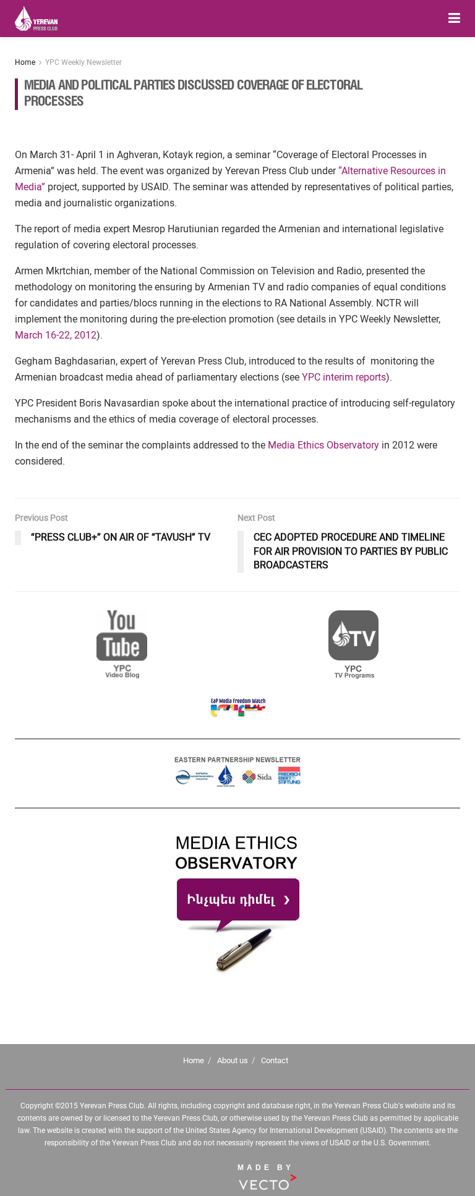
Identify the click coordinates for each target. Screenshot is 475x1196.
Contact (274, 1060)
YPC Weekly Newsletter (83, 62)
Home (25, 62)
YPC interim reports (344, 377)
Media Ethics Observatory (323, 445)
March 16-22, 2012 (55, 335)
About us (232, 1060)
